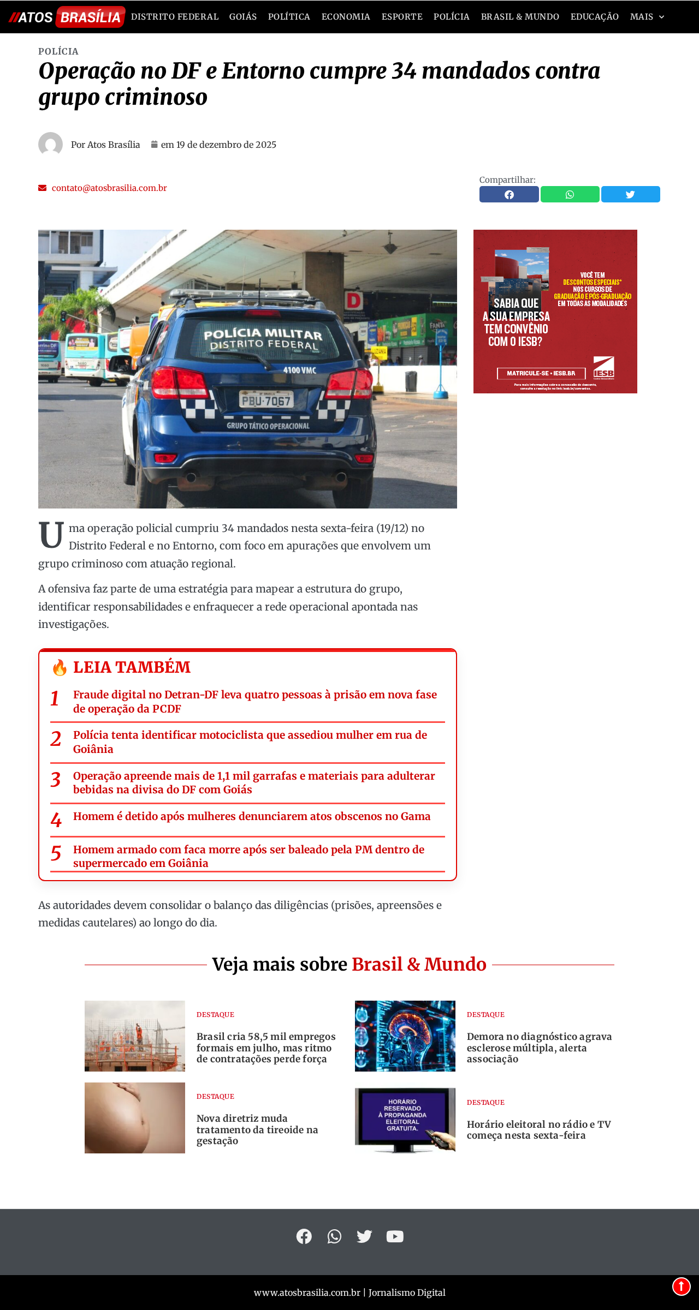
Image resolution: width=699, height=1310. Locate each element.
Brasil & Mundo (520, 16)
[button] (102, 188)
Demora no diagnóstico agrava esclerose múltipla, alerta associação (540, 1048)
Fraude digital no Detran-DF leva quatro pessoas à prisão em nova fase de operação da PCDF (255, 701)
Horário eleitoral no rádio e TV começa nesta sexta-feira (539, 1129)
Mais (642, 16)
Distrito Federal (174, 16)
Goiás (243, 16)
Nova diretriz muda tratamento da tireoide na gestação (257, 1129)
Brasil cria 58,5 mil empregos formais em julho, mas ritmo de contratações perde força (266, 1048)
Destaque (215, 1014)
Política (289, 16)
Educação (595, 16)
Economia (346, 16)
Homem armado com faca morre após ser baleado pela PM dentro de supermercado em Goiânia (248, 856)
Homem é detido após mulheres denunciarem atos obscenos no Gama (252, 816)
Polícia (452, 16)
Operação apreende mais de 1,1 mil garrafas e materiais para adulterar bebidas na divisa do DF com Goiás (254, 783)
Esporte (402, 16)
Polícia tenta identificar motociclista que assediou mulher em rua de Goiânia (250, 742)
